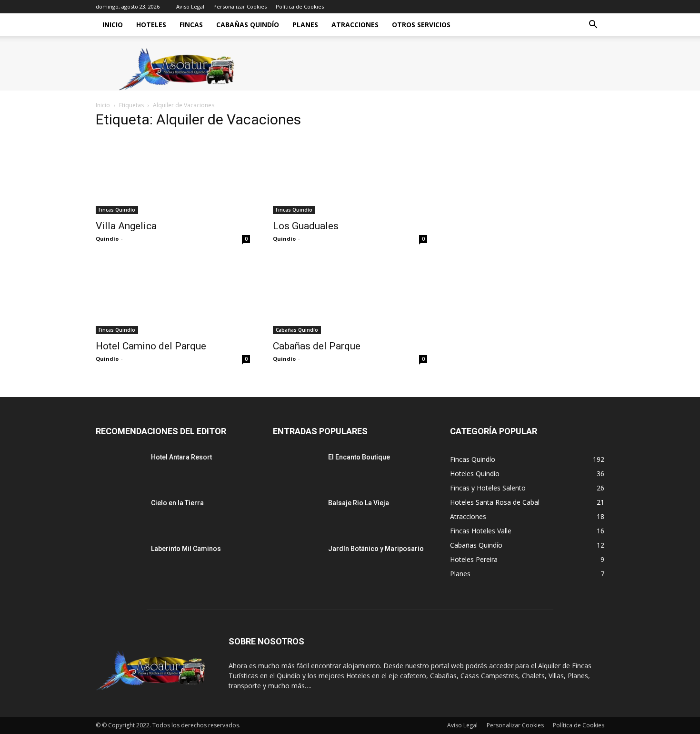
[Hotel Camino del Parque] (173, 296)
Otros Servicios (421, 24)
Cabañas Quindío (247, 24)
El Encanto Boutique (359, 457)
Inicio (112, 24)
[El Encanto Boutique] (296, 469)
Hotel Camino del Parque (151, 346)
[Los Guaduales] (350, 176)
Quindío (107, 238)
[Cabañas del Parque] (350, 296)
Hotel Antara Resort (181, 457)
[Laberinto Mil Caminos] (119, 560)
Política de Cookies (300, 6)
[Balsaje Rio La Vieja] (296, 514)
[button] (592, 25)
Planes (305, 24)
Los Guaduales (306, 226)
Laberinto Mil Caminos (186, 548)
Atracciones (355, 24)
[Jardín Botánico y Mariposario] (296, 560)
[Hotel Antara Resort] (119, 469)
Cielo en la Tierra (177, 503)
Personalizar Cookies (240, 6)
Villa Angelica (126, 226)
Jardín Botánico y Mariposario (376, 548)
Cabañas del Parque (316, 346)
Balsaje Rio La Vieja (358, 503)
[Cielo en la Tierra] (119, 514)
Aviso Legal (190, 6)
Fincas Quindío (117, 209)
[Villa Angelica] (173, 176)
